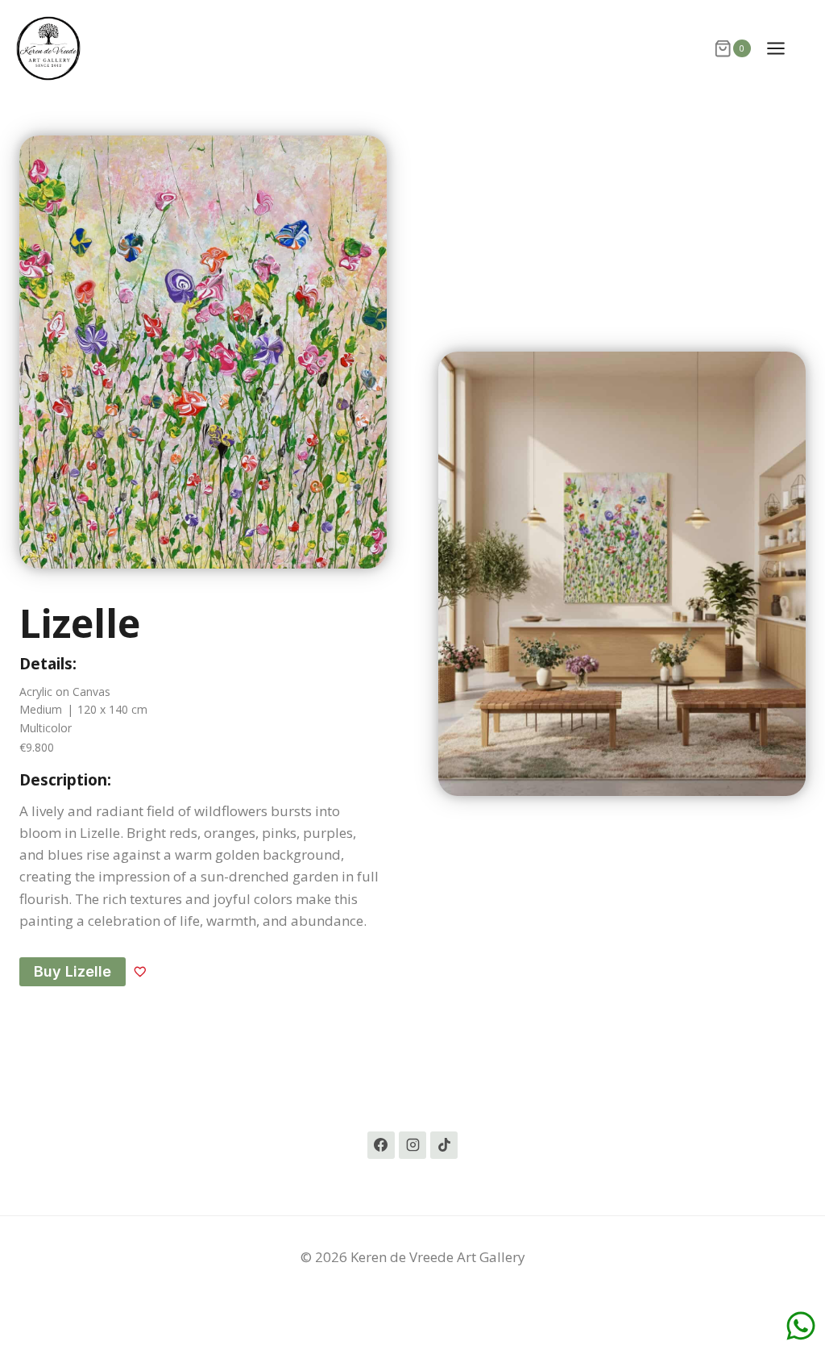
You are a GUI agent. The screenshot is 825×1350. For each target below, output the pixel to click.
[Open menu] (784, 48)
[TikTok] (444, 1145)
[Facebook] (381, 1145)
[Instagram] (412, 1145)
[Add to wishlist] (140, 971)
